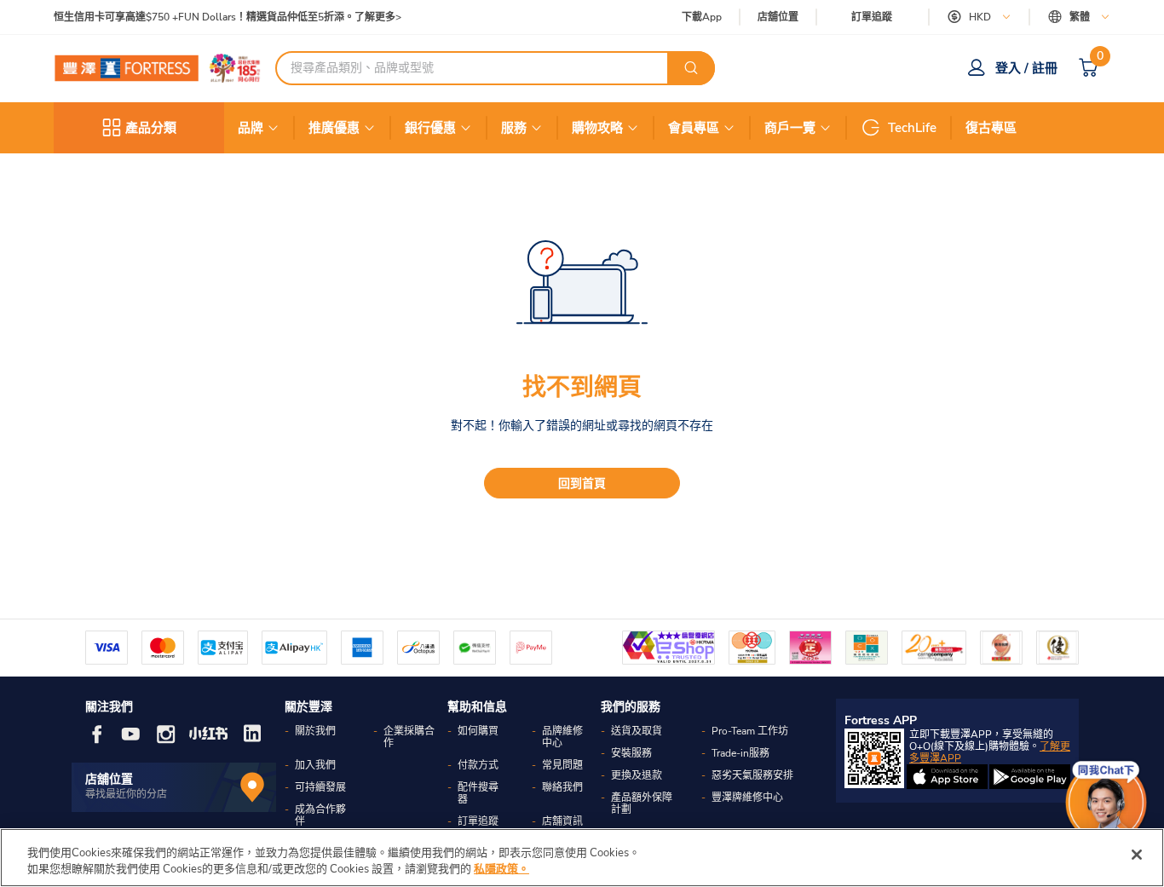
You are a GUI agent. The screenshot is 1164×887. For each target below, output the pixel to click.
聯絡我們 (562, 787)
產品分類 (150, 127)
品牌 (250, 127)
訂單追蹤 (871, 17)
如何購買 (478, 731)
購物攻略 (597, 127)
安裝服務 (631, 753)
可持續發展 (320, 787)
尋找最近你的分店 (126, 794)
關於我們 (315, 731)
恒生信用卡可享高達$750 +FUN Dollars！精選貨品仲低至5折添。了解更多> (227, 17)
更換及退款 (636, 775)
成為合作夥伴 (320, 815)
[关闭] (1136, 854)
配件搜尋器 (478, 793)
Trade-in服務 (740, 753)
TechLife (912, 127)
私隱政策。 (501, 869)
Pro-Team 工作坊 (750, 731)
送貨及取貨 (636, 731)
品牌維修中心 (562, 737)
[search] (691, 68)
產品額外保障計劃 (641, 803)
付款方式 (478, 765)
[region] (582, 857)
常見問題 (562, 765)
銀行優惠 (430, 127)
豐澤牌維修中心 (747, 797)
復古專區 (991, 127)
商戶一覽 (789, 127)
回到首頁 (582, 483)
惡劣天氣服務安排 (752, 775)
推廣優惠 (334, 127)
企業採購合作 (409, 737)
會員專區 (693, 127)
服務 (514, 127)
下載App (702, 17)
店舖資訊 (562, 821)
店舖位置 (778, 17)
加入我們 (315, 765)
